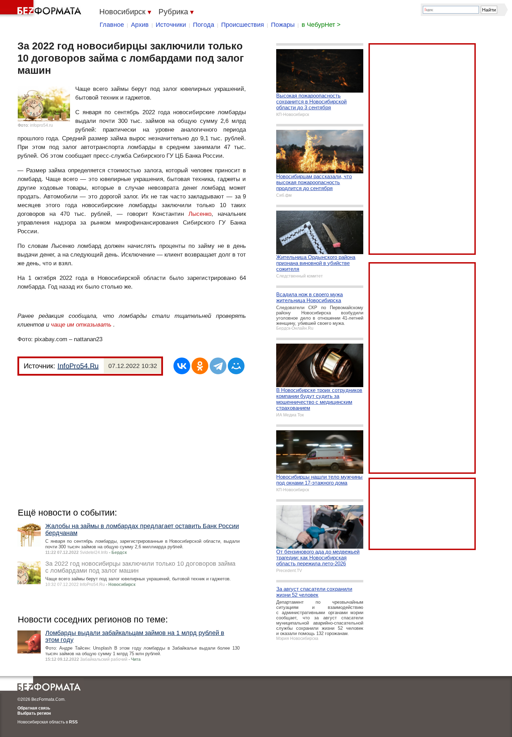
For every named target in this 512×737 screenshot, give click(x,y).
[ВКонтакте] (181, 366)
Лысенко (199, 214)
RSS (73, 722)
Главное (112, 24)
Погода (203, 24)
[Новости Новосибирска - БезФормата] (42, 8)
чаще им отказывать (81, 324)
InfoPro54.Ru (78, 366)
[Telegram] (218, 366)
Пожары (283, 24)
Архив (140, 24)
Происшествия (242, 24)
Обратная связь (33, 708)
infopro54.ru (41, 125)
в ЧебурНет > (321, 24)
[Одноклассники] (200, 366)
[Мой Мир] (236, 366)
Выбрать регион (34, 713)
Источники (171, 24)
